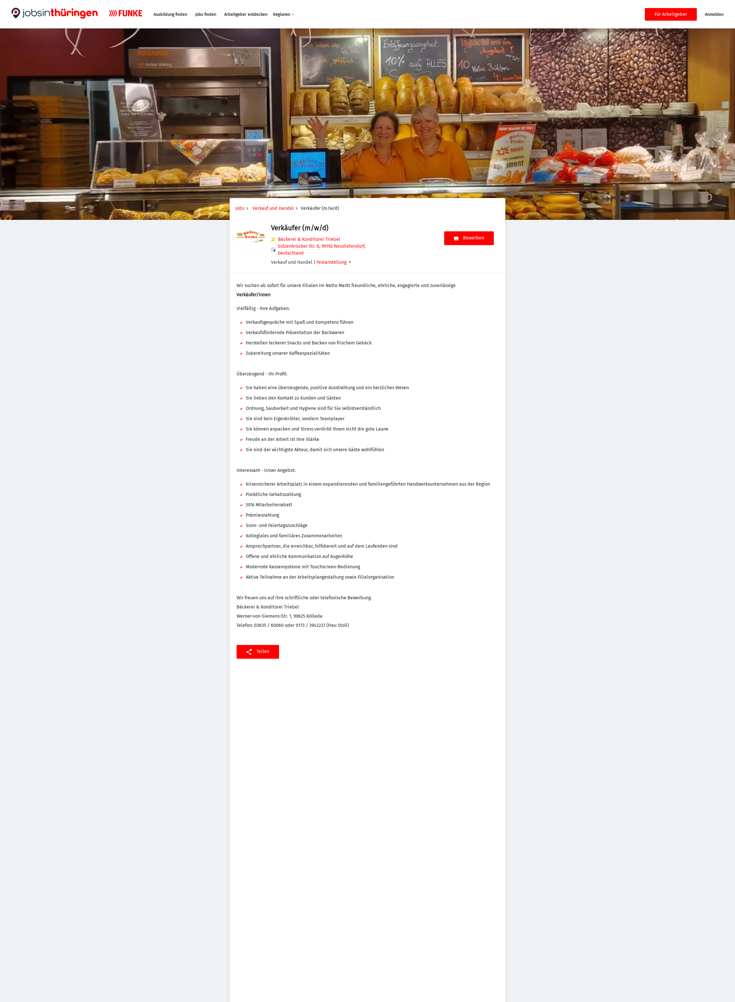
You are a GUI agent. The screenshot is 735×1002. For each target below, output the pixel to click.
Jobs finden (205, 14)
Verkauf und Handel (273, 208)
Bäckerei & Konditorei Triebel (309, 239)
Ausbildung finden (170, 14)
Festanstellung (331, 262)
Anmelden (714, 14)
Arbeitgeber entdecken (245, 14)
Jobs (239, 208)
